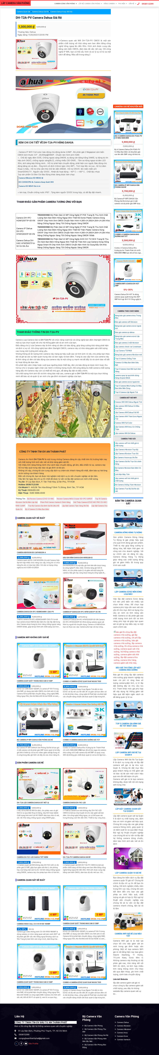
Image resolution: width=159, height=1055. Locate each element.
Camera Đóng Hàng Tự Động (128, 532)
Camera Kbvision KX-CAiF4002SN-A (31, 552)
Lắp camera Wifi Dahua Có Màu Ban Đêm (127, 407)
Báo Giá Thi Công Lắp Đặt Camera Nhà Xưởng (128, 668)
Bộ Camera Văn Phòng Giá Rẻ (96, 1035)
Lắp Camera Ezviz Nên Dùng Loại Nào (128, 593)
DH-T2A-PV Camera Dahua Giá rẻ (39, 17)
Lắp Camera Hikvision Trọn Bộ (126, 450)
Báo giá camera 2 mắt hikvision (127, 343)
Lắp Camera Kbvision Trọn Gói (126, 454)
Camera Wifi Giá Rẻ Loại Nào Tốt (128, 935)
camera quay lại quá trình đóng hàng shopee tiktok (127, 376)
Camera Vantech (123, 1039)
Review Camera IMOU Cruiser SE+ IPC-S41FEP (74, 499)
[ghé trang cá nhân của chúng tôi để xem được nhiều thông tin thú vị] (21, 1044)
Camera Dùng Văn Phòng (64, 3)
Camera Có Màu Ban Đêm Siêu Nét (127, 363)
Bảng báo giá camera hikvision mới (128, 354)
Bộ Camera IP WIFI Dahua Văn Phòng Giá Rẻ (35, 740)
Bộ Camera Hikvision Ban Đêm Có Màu (128, 469)
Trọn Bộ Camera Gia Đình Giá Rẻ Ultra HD (43, 506)
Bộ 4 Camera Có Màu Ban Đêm (37, 509)
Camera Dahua (123, 1022)
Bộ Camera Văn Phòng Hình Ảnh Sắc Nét (94, 1039)
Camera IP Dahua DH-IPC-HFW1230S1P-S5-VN (81, 612)
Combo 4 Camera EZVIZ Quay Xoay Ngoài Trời (82, 681)
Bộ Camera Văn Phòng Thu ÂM (94, 1030)
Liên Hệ (131, 3)
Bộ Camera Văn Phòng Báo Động (94, 1046)
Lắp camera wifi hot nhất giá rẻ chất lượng (127, 444)
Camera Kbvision (123, 1026)
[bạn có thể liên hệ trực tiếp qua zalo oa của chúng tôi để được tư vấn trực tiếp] (17, 1044)
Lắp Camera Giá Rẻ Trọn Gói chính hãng (128, 462)
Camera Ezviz (122, 1036)
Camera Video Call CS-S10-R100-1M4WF (33, 924)
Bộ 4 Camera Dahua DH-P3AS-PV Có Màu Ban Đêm (128, 137)
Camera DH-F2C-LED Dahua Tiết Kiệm (32, 857)
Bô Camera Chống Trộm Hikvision (128, 485)
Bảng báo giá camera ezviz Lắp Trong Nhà (127, 337)
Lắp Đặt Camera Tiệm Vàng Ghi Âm (75, 506)
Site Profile (33, 1043)
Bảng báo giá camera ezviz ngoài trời (128, 327)
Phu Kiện (121, 3)
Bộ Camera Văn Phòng (94, 1026)
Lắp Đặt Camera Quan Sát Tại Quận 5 (128, 810)
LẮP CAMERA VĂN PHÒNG (15, 3)
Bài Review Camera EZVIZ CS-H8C (40, 499)
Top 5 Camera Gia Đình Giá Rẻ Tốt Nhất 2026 (128, 725)
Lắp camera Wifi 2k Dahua (125, 433)
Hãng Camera (109, 3)
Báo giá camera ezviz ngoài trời (127, 382)
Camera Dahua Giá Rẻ (40, 12)
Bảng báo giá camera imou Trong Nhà (128, 316)
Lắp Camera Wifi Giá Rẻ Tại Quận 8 (128, 753)
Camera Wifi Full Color (123, 423)
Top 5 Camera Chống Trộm (125, 358)
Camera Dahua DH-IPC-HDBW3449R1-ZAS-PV (35, 612)
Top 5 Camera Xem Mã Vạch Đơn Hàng (128, 370)
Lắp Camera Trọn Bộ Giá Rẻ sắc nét (127, 490)
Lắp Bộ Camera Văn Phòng (89, 3)
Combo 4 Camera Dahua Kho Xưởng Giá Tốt (81, 740)
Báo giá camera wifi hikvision (126, 322)
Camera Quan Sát (23, 12)
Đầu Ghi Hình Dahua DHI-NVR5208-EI (78, 558)
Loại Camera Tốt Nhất (123, 351)
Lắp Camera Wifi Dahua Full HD (127, 412)
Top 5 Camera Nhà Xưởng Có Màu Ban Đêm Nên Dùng (128, 387)
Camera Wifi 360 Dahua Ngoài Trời (128, 402)
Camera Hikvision (124, 1029)
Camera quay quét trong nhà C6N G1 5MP (35, 681)
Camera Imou (122, 1033)
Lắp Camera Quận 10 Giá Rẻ (128, 873)
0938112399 (147, 4)
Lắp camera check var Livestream (128, 347)
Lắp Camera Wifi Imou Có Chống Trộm (127, 428)
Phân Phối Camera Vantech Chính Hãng (55, 502)
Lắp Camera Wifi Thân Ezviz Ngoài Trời (128, 417)
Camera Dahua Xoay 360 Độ (61, 12)
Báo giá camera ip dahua (124, 332)
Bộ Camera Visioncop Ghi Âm (126, 457)
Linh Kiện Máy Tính (122, 474)
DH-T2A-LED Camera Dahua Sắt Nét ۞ (33, 803)
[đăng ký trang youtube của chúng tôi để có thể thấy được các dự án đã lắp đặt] (26, 1044)
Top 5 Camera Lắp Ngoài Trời (126, 392)
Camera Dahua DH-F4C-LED (74, 803)
